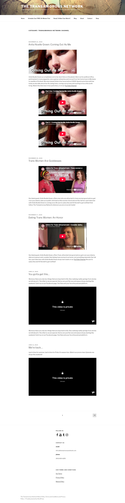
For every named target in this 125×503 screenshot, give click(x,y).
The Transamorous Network (52, 6)
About (82, 18)
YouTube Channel (71, 86)
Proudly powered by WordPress (35, 499)
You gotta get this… (39, 274)
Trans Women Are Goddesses (44, 160)
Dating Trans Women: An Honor (45, 217)
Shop (97, 18)
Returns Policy (60, 481)
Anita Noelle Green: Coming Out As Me (49, 44)
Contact (89, 18)
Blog (75, 18)
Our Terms (59, 473)
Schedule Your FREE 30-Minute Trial (39, 18)
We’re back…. (35, 347)
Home (23, 18)
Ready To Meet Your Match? (62, 18)
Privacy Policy (60, 477)
